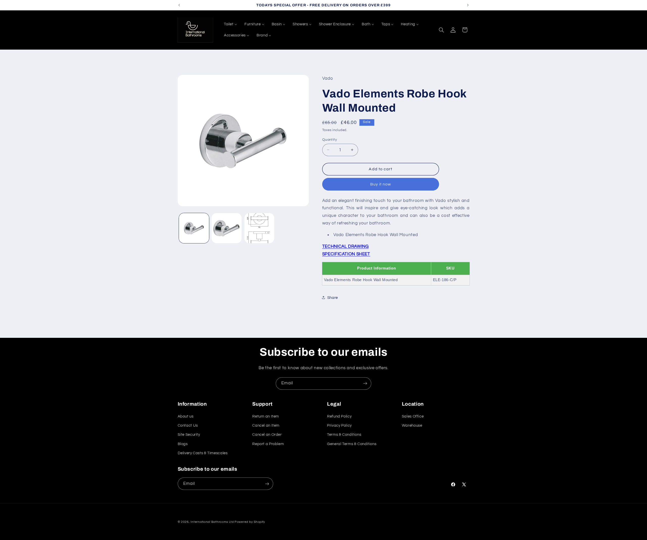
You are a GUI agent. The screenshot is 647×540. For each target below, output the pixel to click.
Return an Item (265, 416)
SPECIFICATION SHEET (346, 254)
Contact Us (188, 425)
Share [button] (332, 297)
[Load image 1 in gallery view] (194, 228)
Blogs (183, 444)
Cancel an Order (267, 435)
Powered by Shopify (250, 522)
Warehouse (412, 425)
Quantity (329, 139)
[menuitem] (230, 24)
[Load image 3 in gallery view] (259, 228)
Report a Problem (268, 444)
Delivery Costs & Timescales (203, 453)
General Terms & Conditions (351, 444)
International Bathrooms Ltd (212, 522)
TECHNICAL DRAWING (345, 246)
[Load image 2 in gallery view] (227, 228)
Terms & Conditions (344, 435)
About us (186, 416)
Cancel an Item (266, 425)
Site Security (189, 435)
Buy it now (380, 184)
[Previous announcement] (179, 5)
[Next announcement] (467, 5)
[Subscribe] (365, 383)
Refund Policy (339, 416)
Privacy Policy (339, 425)
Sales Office (413, 416)
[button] (441, 30)
